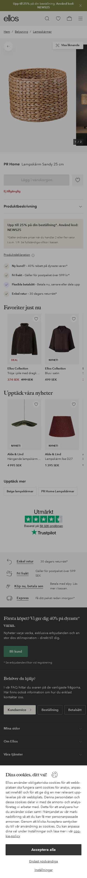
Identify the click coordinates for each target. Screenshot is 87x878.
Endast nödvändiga (43, 861)
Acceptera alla (43, 849)
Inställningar (44, 870)
